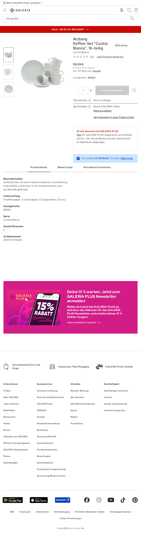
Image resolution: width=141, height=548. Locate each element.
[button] (23, 3)
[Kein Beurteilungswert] (81, 57)
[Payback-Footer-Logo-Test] (62, 500)
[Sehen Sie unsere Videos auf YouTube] (110, 500)
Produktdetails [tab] (38, 167)
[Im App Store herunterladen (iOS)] (39, 500)
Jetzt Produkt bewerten (109, 56)
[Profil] (121, 10)
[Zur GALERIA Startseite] (20, 11)
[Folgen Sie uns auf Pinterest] (135, 500)
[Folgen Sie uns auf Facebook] (86, 500)
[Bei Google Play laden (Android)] (13, 500)
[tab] (42, 72)
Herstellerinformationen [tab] (97, 167)
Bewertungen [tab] (65, 167)
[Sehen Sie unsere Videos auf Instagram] (98, 500)
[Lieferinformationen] (89, 100)
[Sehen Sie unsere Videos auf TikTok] (123, 500)
